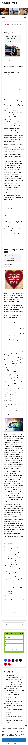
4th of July (12, 612)
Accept (14, 740)
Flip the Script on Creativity (13, 698)
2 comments (10, 41)
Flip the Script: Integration (13, 694)
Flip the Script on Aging (12, 720)
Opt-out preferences (10, 743)
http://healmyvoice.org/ (10, 585)
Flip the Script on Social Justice (14, 705)
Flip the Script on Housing (12, 713)
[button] (25, 725)
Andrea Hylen (11, 38)
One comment (10, 260)
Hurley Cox (8, 33)
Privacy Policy (18, 743)
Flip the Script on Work (12, 716)
